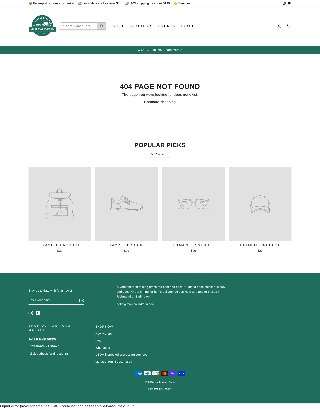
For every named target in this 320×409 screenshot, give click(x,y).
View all (159, 154)
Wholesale (102, 347)
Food (187, 26)
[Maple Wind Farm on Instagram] (31, 312)
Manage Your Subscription (113, 361)
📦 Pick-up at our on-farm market (51, 3)
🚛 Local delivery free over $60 (99, 3)
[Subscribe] (81, 300)
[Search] (101, 26)
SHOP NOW (104, 326)
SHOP (119, 26)
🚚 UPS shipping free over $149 (147, 3)
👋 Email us (182, 3)
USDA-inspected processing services (121, 354)
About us (141, 26)
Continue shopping (160, 102)
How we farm (104, 333)
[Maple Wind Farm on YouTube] (38, 312)
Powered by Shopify (160, 388)
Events (167, 26)
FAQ (98, 340)
